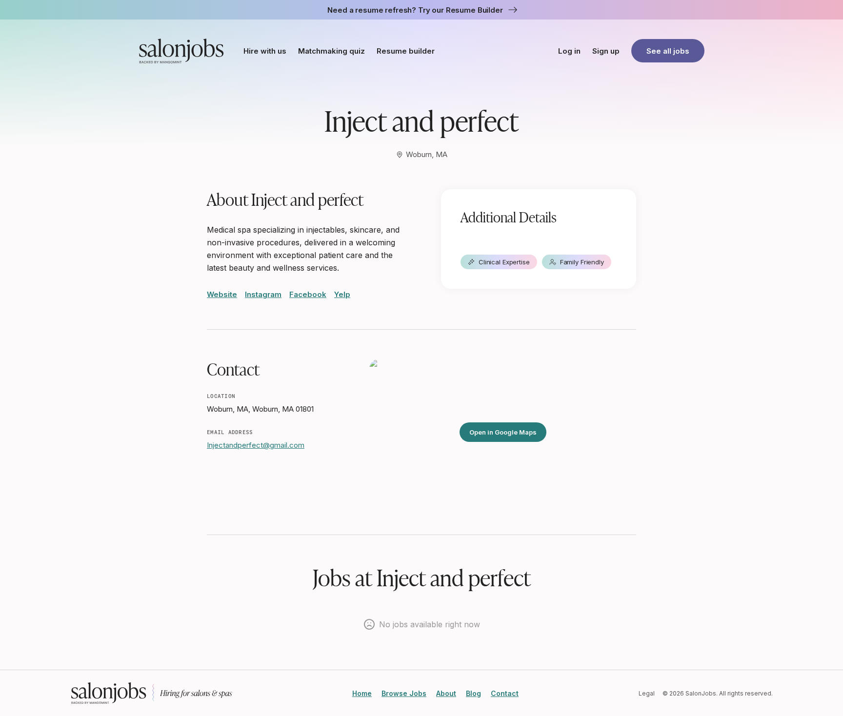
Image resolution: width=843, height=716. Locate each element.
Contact (505, 693)
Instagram (263, 294)
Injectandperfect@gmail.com (255, 445)
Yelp (342, 294)
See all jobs (667, 51)
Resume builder (406, 51)
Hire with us (264, 51)
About (446, 693)
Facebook (307, 294)
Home (362, 693)
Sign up (606, 51)
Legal (647, 693)
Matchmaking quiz (331, 51)
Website (222, 294)
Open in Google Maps (503, 432)
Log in (569, 51)
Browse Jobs (403, 693)
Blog (473, 693)
